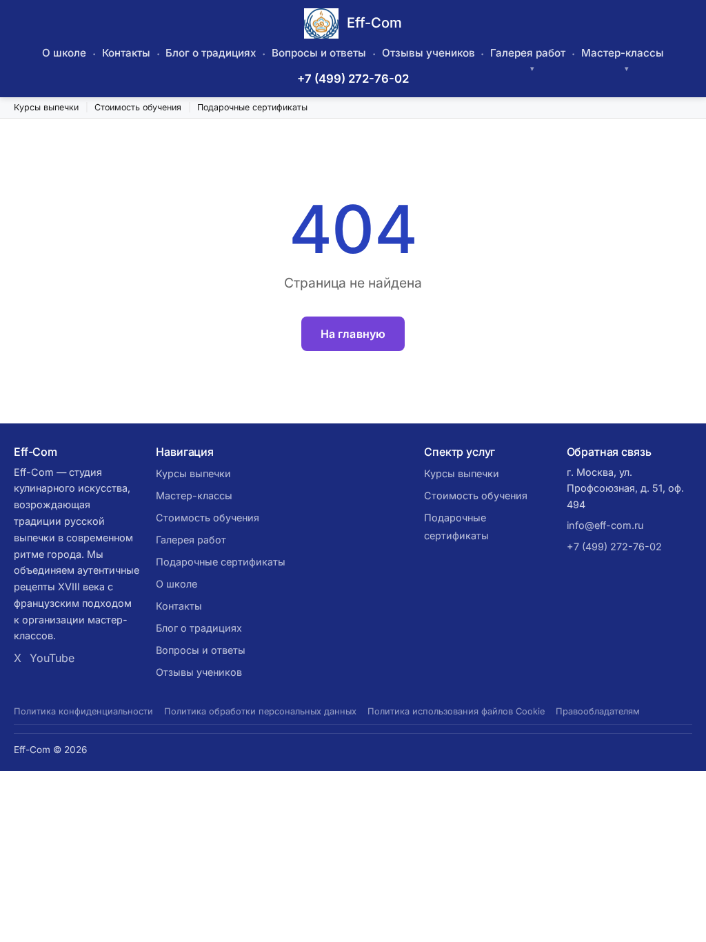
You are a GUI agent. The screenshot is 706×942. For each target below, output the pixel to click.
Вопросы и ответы (319, 52)
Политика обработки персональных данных (260, 711)
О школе (64, 52)
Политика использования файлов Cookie (456, 711)
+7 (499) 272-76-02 (353, 79)
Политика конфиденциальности (83, 711)
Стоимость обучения (137, 107)
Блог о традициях (210, 52)
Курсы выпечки (46, 107)
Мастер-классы (622, 52)
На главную (353, 334)
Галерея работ (527, 52)
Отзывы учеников (428, 52)
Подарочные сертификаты (252, 107)
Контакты (126, 52)
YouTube (52, 658)
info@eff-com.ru (605, 525)
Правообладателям (598, 711)
